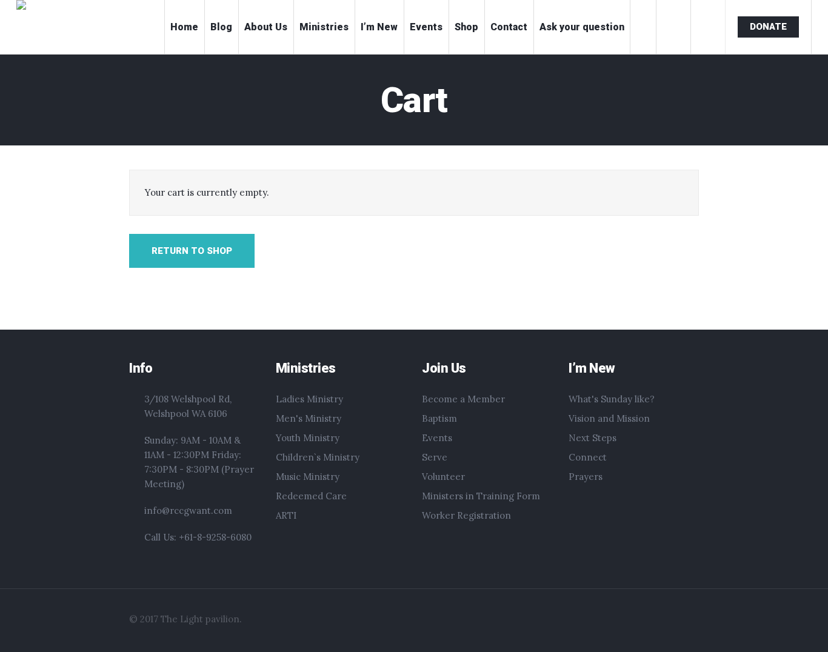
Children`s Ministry (317, 457)
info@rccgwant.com (188, 510)
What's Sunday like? (612, 399)
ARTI (286, 515)
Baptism (439, 418)
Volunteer (443, 476)
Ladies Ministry (309, 399)
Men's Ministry (308, 418)
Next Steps (592, 438)
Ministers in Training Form (481, 496)
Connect (588, 457)
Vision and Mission (609, 418)
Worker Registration (466, 515)
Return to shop (192, 250)
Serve (434, 457)
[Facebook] (623, 624)
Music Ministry (307, 476)
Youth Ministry (307, 438)
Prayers (586, 476)
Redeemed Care (311, 496)
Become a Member (463, 399)
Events (437, 438)
